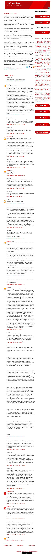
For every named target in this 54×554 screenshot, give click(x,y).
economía (40, 58)
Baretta (49, 46)
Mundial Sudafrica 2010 (39, 85)
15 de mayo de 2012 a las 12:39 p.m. (16, 534)
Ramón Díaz (37, 93)
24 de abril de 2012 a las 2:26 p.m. (16, 196)
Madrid (47, 81)
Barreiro (38, 47)
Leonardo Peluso (45, 79)
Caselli (45, 51)
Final (49, 68)
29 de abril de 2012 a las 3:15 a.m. (16, 488)
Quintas (46, 92)
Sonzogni (44, 97)
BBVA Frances (47, 47)
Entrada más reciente (8, 545)
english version (46, 63)
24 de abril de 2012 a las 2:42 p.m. (16, 227)
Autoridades (44, 43)
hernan (8, 287)
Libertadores (37, 80)
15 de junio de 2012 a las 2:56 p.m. (16, 540)
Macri (43, 81)
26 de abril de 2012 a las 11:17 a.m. (16, 465)
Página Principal (20, 545)
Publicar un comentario (8, 543)
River (42, 93)
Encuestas (39, 63)
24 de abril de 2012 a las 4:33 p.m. (16, 238)
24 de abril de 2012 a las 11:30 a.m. (16, 188)
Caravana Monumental (46, 50)
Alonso (48, 42)
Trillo (42, 99)
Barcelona (45, 46)
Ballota (39, 45)
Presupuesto (37, 90)
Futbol (48, 71)
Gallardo (41, 72)
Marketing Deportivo (40, 82)
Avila (49, 43)
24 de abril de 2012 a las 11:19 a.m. (16, 167)
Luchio (38, 81)
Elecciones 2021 (38, 62)
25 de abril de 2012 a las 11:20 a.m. (16, 435)
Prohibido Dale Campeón (10, 13)
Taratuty (49, 98)
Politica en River (44, 89)
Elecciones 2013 (46, 59)
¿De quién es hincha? (39, 38)
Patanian (37, 89)
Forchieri (38, 69)
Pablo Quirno (9, 241)
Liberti (43, 80)
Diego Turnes (47, 57)
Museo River (48, 85)
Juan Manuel (9, 136)
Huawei (42, 75)
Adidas (38, 41)
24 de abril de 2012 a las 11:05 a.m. (16, 115)
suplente (44, 98)
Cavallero (37, 52)
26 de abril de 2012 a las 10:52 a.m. (16, 449)
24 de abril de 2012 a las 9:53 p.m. (16, 329)
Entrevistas (38, 65)
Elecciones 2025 (47, 62)
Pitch (8, 83)
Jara (46, 76)
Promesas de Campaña (45, 90)
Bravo (44, 48)
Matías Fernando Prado (41, 84)
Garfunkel (47, 72)
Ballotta (46, 45)
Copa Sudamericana (46, 54)
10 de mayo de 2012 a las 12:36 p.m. (16, 518)
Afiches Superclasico (47, 41)
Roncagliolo (46, 93)
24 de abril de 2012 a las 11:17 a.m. (16, 133)
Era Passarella (17, 68)
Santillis (37, 94)
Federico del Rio (44, 68)
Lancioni (37, 79)
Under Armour (47, 99)
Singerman (46, 95)
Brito (49, 48)
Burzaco (39, 50)
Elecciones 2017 (43, 60)
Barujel (42, 47)
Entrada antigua (32, 545)
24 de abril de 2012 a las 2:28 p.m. (16, 203)
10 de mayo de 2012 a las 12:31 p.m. (16, 503)
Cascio (39, 51)
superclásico (39, 98)
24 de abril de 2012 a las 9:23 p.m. (16, 284)
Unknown (8, 170)
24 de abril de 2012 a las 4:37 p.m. (16, 275)
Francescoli (44, 69)
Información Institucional (10, 69)
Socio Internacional (38, 97)
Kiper (49, 76)
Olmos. (47, 88)
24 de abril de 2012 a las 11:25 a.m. (16, 175)
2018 (48, 38)
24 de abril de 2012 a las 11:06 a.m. (16, 124)
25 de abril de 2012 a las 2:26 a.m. (16, 342)
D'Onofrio (41, 55)
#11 (7, 199)
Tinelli (38, 99)
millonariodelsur (10, 491)
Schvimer (43, 94)
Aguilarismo (10, 68)
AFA (41, 41)
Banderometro (38, 46)
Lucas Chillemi (48, 80)
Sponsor (49, 97)
